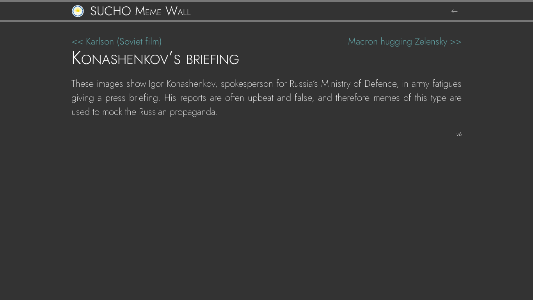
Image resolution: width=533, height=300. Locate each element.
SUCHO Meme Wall (140, 11)
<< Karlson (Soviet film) (116, 41)
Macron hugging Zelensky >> (405, 41)
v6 (459, 134)
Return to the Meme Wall (455, 11)
